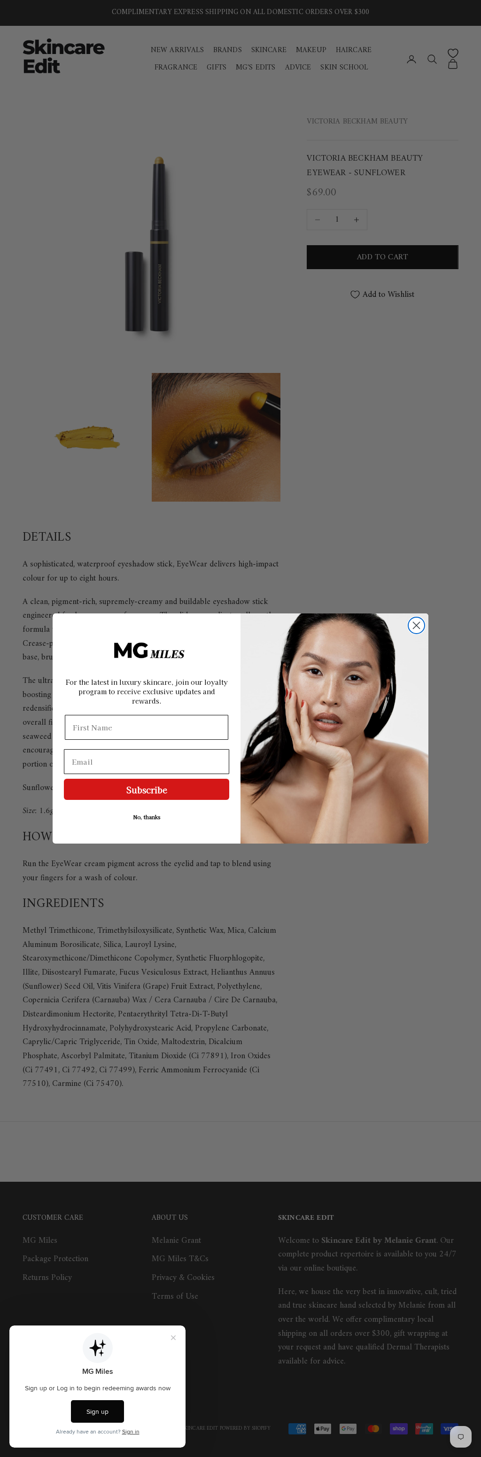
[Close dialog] (416, 625)
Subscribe (146, 789)
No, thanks (146, 817)
